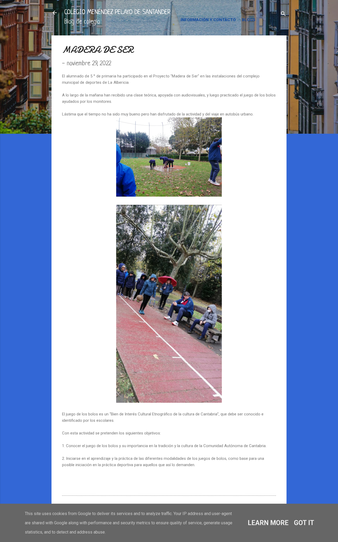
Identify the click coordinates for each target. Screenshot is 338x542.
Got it (304, 523)
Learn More (268, 523)
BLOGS (248, 19)
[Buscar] (283, 14)
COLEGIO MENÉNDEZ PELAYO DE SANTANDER (117, 12)
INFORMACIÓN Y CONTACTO (208, 19)
